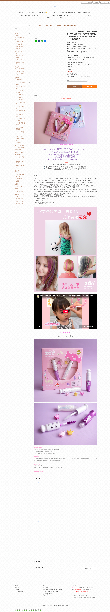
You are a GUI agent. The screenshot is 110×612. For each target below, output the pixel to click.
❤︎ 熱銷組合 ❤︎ (89, 15)
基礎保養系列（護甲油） (19, 56)
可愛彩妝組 (19, 178)
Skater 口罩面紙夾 (20, 157)
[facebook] (39, 41)
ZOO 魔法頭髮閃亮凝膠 (20, 123)
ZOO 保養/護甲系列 (20, 115)
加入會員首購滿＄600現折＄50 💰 (38, 12)
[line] (36, 41)
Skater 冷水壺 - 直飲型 (20, 162)
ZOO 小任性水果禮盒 (20, 102)
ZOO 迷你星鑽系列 (20, 111)
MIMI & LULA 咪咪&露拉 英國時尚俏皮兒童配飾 (19, 147)
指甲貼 (17, 181)
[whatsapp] (42, 41)
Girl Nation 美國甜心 (19, 132)
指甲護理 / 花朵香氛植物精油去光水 (20, 73)
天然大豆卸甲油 (20, 59)
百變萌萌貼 (19, 143)
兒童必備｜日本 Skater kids (19, 153)
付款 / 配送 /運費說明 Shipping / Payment (53, 589)
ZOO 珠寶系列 (19, 99)
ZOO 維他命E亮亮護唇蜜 (20, 128)
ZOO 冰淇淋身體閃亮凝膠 (20, 119)
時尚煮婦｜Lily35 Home (19, 195)
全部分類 (21, 12)
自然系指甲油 (19, 41)
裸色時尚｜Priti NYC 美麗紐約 (19, 52)
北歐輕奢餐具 (19, 201)
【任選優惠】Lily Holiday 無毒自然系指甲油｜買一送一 (64, 15)
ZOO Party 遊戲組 (20, 107)
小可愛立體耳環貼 (20, 139)
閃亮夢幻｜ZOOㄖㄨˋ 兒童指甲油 (19, 78)
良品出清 (17, 184)
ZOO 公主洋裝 (19, 97)
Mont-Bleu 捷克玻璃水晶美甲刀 (20, 175)
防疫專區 (17, 188)
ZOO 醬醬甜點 (19, 94)
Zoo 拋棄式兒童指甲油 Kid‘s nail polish (43, 473)
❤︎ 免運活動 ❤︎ (49, 17)
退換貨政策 (45, 595)
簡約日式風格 (19, 203)
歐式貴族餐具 (19, 198)
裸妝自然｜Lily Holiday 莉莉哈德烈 (19, 37)
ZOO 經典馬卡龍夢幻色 (20, 87)
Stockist (47, 587)
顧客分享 (62, 17)
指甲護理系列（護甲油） (19, 47)
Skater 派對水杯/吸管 (20, 166)
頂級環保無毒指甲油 (20, 63)
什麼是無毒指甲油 (19, 591)
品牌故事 (17, 589)
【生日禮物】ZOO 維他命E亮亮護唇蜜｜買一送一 (30, 15)
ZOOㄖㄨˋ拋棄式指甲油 (20, 83)
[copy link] (45, 41)
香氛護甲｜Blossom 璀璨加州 (19, 67)
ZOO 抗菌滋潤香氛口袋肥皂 (20, 91)
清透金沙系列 (19, 44)
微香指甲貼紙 (19, 136)
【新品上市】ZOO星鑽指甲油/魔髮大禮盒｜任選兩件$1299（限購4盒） (72, 12)
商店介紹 (17, 587)
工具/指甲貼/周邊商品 (19, 171)
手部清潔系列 (19, 191)
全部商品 (39, 25)
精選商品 (17, 33)
